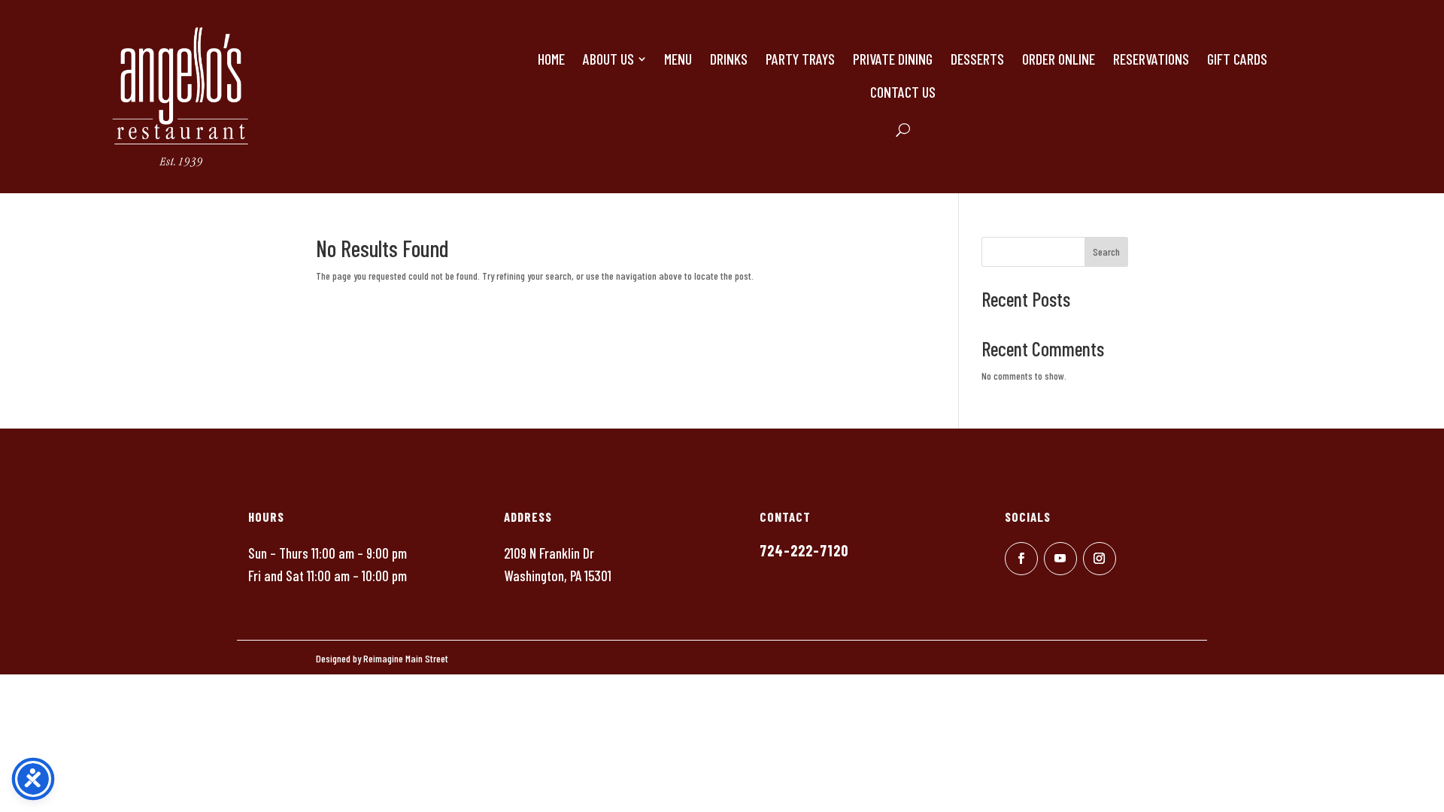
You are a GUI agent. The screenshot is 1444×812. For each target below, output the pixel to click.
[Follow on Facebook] (1021, 558)
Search (1106, 251)
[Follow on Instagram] (1099, 558)
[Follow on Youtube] (1060, 558)
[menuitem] (551, 58)
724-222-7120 (804, 550)
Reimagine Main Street (405, 658)
